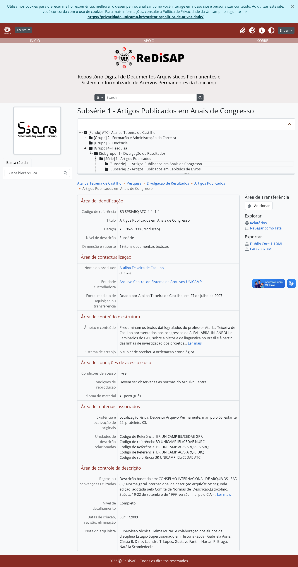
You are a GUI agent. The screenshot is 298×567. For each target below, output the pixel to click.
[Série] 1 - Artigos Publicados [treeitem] (127, 158)
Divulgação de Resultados (168, 183)
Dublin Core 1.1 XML (266, 243)
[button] (242, 30)
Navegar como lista (266, 228)
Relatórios (258, 223)
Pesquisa (134, 183)
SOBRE (262, 40)
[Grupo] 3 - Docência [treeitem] (111, 143)
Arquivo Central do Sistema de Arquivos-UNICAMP (161, 281)
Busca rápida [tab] (17, 162)
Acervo (22, 30)
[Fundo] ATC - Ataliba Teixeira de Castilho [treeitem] (122, 132)
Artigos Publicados (209, 183)
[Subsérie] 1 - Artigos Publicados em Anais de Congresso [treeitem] (156, 163)
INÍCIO (35, 40)
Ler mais (195, 343)
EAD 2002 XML (261, 249)
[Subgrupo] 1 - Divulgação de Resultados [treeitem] (132, 153)
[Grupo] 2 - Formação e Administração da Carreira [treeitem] (135, 137)
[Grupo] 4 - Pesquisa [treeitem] (110, 148)
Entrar (285, 30)
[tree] (186, 151)
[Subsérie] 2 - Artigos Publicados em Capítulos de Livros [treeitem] (155, 169)
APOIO (149, 40)
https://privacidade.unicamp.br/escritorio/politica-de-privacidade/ (145, 16)
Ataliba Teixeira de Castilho (99, 183)
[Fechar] (292, 6)
